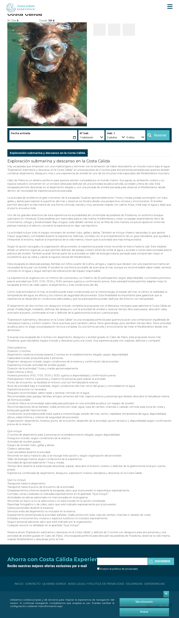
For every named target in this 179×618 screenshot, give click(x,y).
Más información (144, 601)
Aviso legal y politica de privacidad (96, 583)
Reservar (160, 135)
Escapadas (134, 583)
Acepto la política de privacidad (119, 568)
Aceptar (144, 611)
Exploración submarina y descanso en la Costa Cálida (47, 153)
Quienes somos (54, 583)
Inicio (18, 583)
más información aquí (50, 606)
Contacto (33, 583)
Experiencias (154, 583)
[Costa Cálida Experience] (20, 8)
